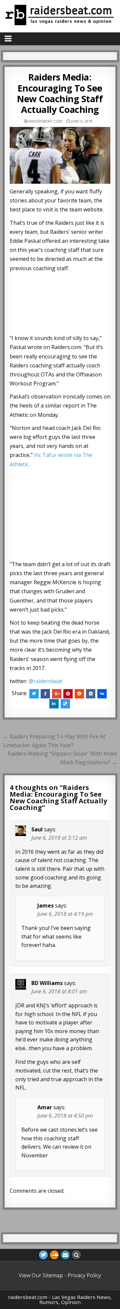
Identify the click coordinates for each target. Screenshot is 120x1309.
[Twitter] (43, 1255)
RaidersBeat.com (45, 121)
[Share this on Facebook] (45, 693)
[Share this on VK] (90, 693)
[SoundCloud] (54, 1255)
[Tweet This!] (34, 693)
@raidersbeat (45, 681)
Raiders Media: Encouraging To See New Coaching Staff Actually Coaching (60, 93)
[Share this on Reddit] (79, 693)
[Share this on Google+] (56, 693)
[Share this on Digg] (102, 693)
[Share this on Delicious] (65, 703)
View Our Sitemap (41, 1275)
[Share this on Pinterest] (68, 693)
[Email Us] (65, 1255)
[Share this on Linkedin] (54, 703)
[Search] (76, 1255)
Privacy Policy (84, 1275)
